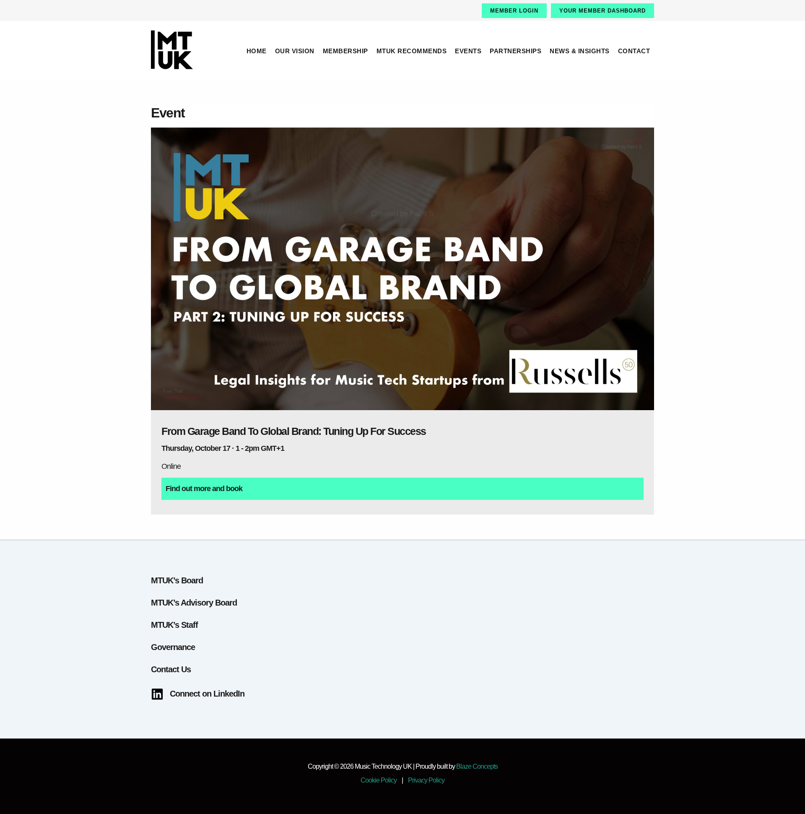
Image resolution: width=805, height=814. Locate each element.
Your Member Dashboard (602, 11)
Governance (173, 647)
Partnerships (515, 51)
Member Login (514, 11)
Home (257, 51)
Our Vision (294, 51)
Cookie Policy (379, 780)
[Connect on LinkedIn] (197, 694)
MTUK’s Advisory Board (194, 602)
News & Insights (580, 51)
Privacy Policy (426, 780)
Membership (345, 51)
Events (468, 51)
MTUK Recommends (412, 51)
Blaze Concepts (477, 766)
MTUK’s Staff (174, 624)
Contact (634, 51)
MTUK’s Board (177, 580)
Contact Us (171, 669)
